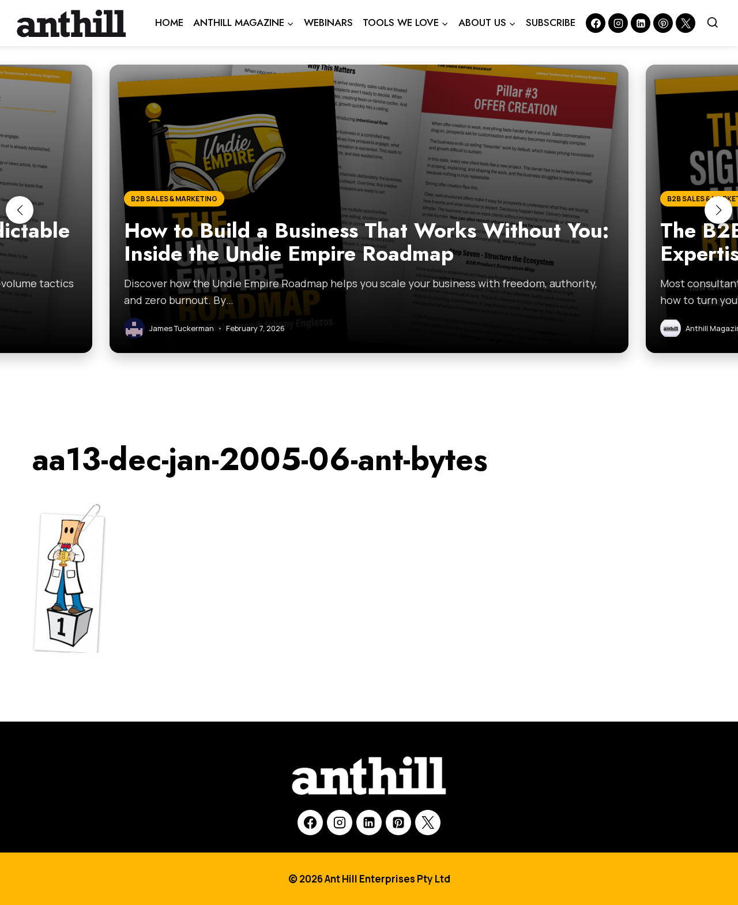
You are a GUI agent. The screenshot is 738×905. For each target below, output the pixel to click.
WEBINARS (328, 22)
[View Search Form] (712, 23)
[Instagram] (618, 23)
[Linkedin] (640, 23)
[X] (427, 822)
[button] (19, 210)
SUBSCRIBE (550, 22)
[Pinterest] (663, 23)
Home (169, 22)
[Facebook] (595, 23)
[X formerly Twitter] (685, 23)
